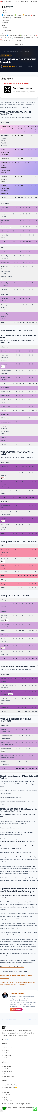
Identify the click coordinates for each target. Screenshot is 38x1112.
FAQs (5, 1097)
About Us (7, 1090)
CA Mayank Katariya (9, 66)
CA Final (6, 1053)
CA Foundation (8, 1048)
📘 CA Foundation (8, 15)
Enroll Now (7, 30)
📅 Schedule (4, 40)
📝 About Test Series (31, 38)
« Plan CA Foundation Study (8, 1019)
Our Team (7, 1092)
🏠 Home (3, 35)
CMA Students (8, 1055)
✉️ (7, 1039)
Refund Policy (29, 1108)
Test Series (5, 20)
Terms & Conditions (18, 1108)
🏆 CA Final (26, 15)
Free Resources (9, 1076)
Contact (4, 28)
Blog (3, 25)
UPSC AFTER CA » (33, 1019)
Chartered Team (13, 1104)
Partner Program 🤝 (10, 1087)
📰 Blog (11, 40)
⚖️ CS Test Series (15, 17)
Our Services (8, 1071)
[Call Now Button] (4, 1108)
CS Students (8, 1058)
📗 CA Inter (18, 15)
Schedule (5, 23)
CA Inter (6, 1050)
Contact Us (7, 1095)
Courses (5, 12)
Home (4, 10)
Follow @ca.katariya (16, 1009)
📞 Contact (18, 40)
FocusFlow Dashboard (11, 1085)
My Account (8, 1100)
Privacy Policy (6, 1108)
